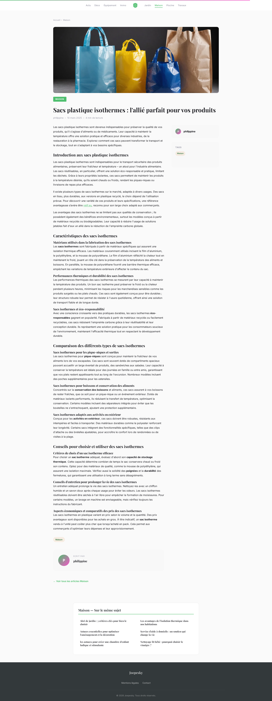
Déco (97, 5)
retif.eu (87, 205)
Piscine (170, 5)
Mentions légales (130, 682)
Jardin (147, 5)
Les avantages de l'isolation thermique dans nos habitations (164, 622)
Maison (159, 5)
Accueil (56, 20)
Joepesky (136, 672)
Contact (146, 682)
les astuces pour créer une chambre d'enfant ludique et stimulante (104, 643)
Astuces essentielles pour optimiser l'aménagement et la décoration (99, 633)
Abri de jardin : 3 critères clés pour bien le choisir (103, 622)
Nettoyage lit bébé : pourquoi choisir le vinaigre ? (161, 643)
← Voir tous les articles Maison (70, 581)
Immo (123, 5)
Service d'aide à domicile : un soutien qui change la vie (163, 633)
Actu (88, 5)
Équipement (110, 5)
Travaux (182, 5)
